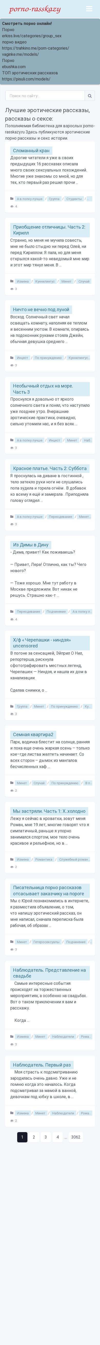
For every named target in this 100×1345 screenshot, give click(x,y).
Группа (54, 199)
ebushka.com (14, 66)
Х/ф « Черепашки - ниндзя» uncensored (42, 642)
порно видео (14, 42)
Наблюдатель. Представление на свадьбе (49, 973)
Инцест (22, 358)
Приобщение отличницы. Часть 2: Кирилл (49, 230)
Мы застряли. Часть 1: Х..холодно (49, 811)
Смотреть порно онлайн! (27, 23)
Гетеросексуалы (46, 942)
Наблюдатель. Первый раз (42, 1065)
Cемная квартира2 (33, 734)
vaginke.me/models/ (20, 54)
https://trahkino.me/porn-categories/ (35, 48)
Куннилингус (45, 281)
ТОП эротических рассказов (30, 72)
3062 (76, 1137)
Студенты (74, 199)
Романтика (43, 859)
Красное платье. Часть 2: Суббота (50, 468)
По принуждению (48, 358)
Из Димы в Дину (30, 544)
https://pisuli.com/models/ (26, 79)
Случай (83, 281)
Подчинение (56, 611)
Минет (67, 281)
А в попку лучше (29, 199)
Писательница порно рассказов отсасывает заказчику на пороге (48, 890)
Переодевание (60, 517)
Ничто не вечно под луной (41, 309)
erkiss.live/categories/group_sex (32, 35)
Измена (23, 281)
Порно (8, 29)
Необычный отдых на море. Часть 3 (43, 388)
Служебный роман (73, 859)
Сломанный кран (31, 150)
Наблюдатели (63, 1037)
